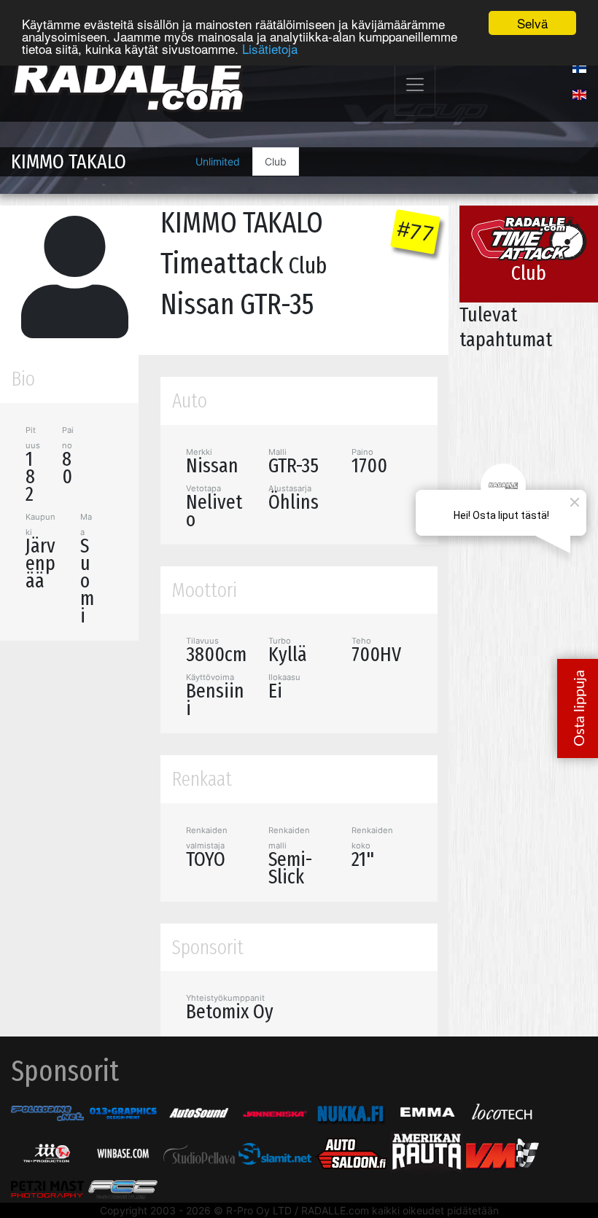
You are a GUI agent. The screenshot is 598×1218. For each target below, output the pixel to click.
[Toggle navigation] (415, 85)
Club (276, 161)
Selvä (532, 23)
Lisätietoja (270, 48)
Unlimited (217, 161)
